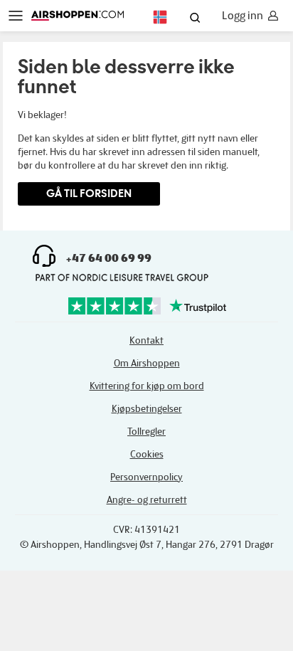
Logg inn (242, 15)
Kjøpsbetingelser (147, 408)
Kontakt (146, 340)
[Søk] (195, 19)
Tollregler (146, 431)
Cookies (147, 454)
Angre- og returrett (147, 499)
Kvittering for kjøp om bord (147, 386)
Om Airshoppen (147, 363)
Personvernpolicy (146, 477)
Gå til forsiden (89, 193)
